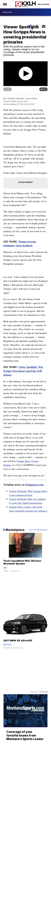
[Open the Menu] (4, 4)
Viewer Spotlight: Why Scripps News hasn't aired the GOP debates (23, 371)
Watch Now (43, 4)
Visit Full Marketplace (38, 530)
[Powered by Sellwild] (43, 692)
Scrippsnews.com (34, 484)
